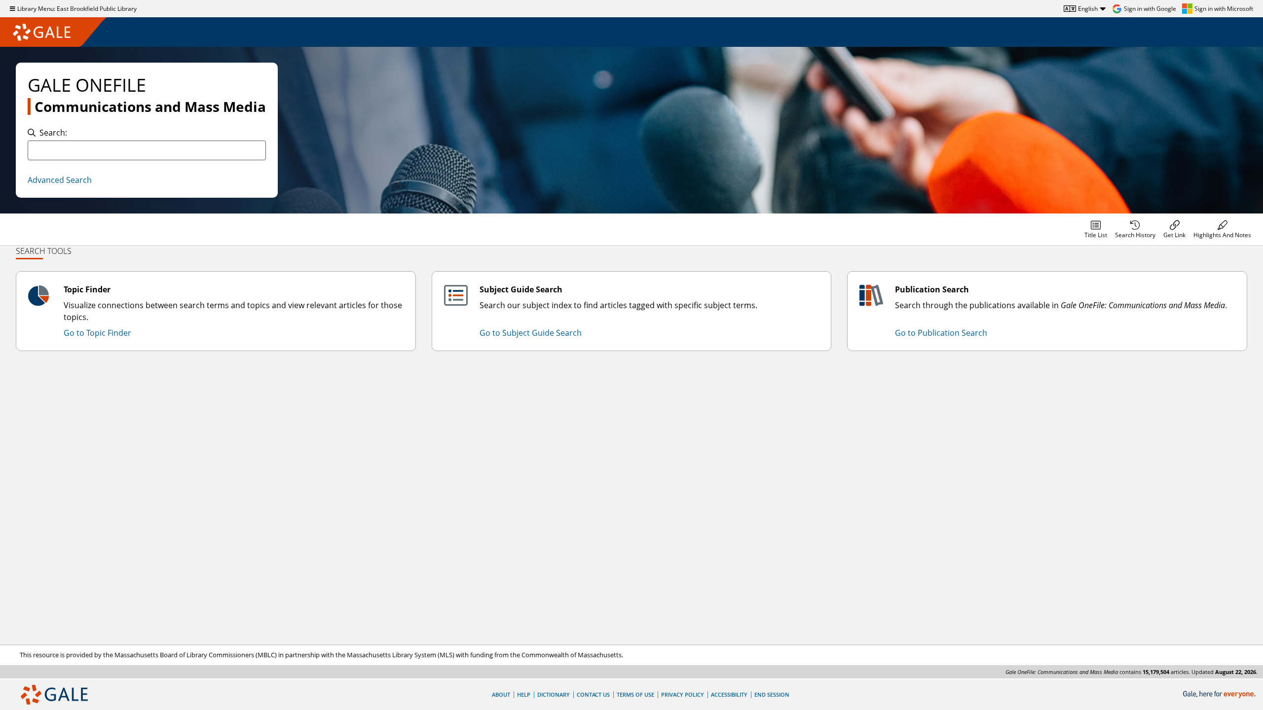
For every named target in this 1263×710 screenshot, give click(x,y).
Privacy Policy (682, 694)
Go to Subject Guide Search (531, 332)
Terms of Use (635, 694)
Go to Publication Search (941, 332)
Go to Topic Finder (97, 332)
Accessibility (729, 694)
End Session (771, 694)
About (501, 694)
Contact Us (593, 694)
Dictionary (553, 694)
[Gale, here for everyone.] (1220, 694)
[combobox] (147, 150)
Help (523, 694)
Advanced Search (60, 180)
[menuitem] (1095, 229)
